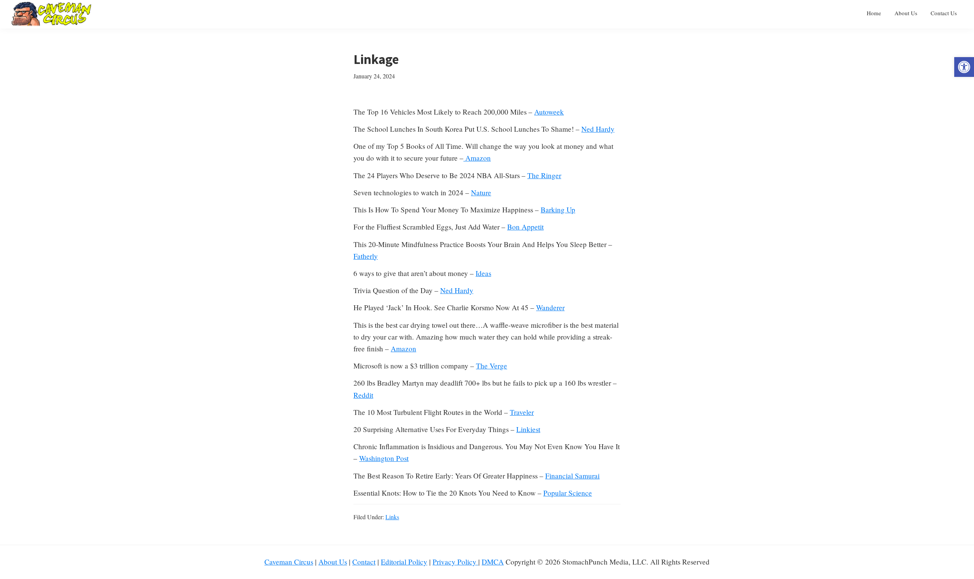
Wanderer (550, 307)
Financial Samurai (572, 475)
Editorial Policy (404, 561)
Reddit (363, 395)
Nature (481, 192)
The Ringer (544, 175)
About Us (332, 561)
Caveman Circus (288, 561)
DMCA (493, 561)
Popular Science (567, 493)
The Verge (491, 365)
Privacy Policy (455, 561)
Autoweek (549, 111)
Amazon (477, 158)
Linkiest (528, 429)
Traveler (522, 412)
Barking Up (558, 209)
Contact (364, 561)
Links (392, 517)
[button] (964, 67)
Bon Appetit (525, 226)
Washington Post (384, 458)
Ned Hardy (597, 129)
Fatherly (365, 256)
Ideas (483, 273)
